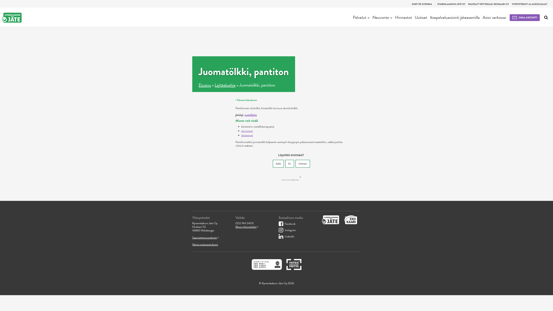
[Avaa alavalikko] (369, 17)
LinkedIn (290, 236)
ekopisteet (247, 131)
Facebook (290, 224)
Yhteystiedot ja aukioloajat (529, 4)
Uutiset (421, 17)
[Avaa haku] (545, 18)
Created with (290, 180)
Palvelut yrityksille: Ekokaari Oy (488, 4)
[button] (278, 164)
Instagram (290, 230)
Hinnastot (403, 17)
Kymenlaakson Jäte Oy (451, 4)
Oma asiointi (528, 17)
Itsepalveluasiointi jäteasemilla (455, 17)
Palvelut (359, 17)
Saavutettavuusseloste (204, 237)
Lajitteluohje (225, 85)
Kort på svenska (422, 4)
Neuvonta (380, 17)
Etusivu (205, 85)
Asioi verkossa (494, 17)
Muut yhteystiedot (245, 227)
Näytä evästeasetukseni (205, 244)
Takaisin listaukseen (246, 100)
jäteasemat (247, 135)
